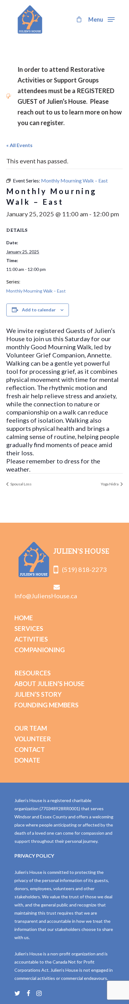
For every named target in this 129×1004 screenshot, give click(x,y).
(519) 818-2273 (82, 569)
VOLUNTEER (32, 738)
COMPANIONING (39, 649)
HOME (23, 617)
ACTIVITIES (31, 639)
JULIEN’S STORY (38, 694)
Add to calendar (39, 309)
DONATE (27, 760)
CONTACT (29, 749)
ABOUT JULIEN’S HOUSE (49, 683)
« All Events (19, 145)
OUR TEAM (30, 728)
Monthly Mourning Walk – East (36, 290)
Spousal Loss (21, 484)
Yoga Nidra (110, 484)
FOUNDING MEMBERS (46, 705)
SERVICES (28, 628)
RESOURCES (32, 673)
